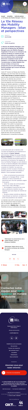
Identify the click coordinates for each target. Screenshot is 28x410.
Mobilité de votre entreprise (14, 343)
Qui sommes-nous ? (14, 350)
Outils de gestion (19, 16)
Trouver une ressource (14, 348)
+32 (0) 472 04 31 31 (14, 330)
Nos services (14, 346)
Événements (14, 354)
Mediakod (18, 395)
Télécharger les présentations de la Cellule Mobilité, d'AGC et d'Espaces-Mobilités (14, 240)
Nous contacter (14, 356)
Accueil (3, 16)
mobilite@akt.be (14, 333)
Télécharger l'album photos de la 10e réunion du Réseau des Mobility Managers (14, 248)
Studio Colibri (12, 395)
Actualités (9, 16)
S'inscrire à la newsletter (13, 372)
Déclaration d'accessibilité (14, 392)
